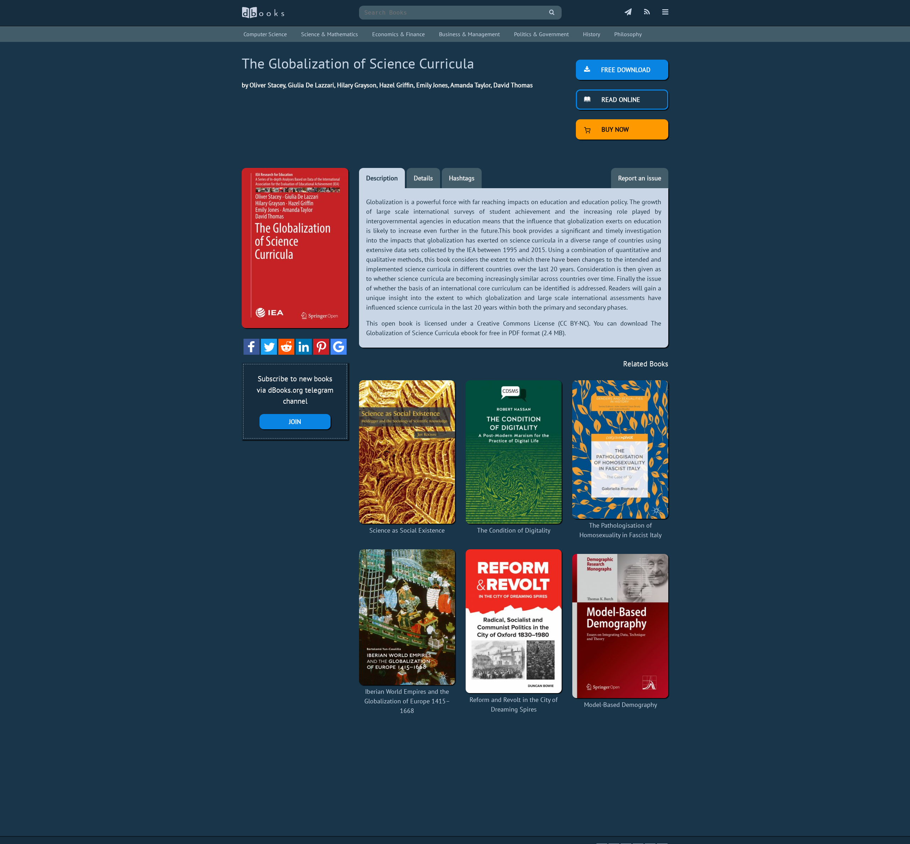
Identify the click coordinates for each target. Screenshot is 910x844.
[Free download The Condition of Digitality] (514, 452)
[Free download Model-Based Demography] (620, 626)
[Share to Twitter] (269, 352)
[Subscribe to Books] (628, 12)
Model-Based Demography (620, 705)
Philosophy (628, 34)
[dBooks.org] (263, 16)
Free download (625, 70)
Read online (620, 100)
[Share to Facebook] (251, 352)
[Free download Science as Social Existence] (407, 452)
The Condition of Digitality (513, 530)
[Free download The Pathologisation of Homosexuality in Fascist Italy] (620, 449)
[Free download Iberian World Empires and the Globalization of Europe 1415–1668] (407, 617)
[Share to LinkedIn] (303, 352)
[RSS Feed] (647, 12)
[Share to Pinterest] (321, 352)
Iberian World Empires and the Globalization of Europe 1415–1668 (407, 701)
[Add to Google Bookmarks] (338, 352)
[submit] (552, 13)
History (591, 34)
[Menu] (665, 12)
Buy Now (614, 129)
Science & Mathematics (329, 34)
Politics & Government (541, 34)
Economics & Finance (398, 34)
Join (295, 422)
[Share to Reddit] (286, 352)
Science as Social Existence (407, 530)
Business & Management (469, 34)
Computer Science (265, 34)
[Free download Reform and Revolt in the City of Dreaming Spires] (514, 621)
